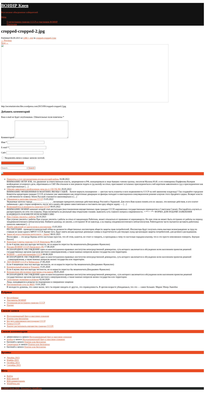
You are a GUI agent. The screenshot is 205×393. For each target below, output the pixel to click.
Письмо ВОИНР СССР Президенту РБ (25, 247)
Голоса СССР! (13, 323)
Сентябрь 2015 (14, 365)
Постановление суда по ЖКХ (21, 284)
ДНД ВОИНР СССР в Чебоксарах (23, 262)
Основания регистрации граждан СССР (26, 303)
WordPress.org (13, 383)
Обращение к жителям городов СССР (25, 199)
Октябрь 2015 (13, 362)
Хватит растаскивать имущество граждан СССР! (30, 326)
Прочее (10, 305)
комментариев (16, 381)
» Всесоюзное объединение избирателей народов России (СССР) (47, 173)
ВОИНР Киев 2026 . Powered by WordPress (21, 388)
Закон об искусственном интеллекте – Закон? (28, 234)
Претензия (12, 24)
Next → (4, 43)
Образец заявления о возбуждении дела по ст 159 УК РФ (34, 189)
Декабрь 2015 (13, 357)
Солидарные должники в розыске (23, 279)
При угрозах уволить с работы (21, 217)
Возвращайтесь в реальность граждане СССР (28, 206)
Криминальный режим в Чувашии (23, 267)
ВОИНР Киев (14, 5)
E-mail (5, 147)
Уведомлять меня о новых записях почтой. (24, 158)
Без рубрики (12, 298)
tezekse (10, 339)
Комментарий (7, 137)
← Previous (6, 40)
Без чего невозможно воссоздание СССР (26, 321)
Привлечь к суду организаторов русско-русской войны (33, 179)
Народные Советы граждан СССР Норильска (28, 242)
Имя (4, 142)
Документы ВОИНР (16, 300)
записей (13, 378)
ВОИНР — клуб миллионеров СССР (24, 254)
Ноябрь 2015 (13, 360)
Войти (10, 376)
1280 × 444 (28, 38)
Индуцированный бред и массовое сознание (28, 316)
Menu (3, 17)
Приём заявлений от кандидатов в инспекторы (29, 227)
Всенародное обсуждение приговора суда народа (30, 272)
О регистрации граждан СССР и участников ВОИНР (32, 22)
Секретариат (13, 344)
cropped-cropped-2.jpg (46, 38)
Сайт (3, 152)
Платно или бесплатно (17, 318)
